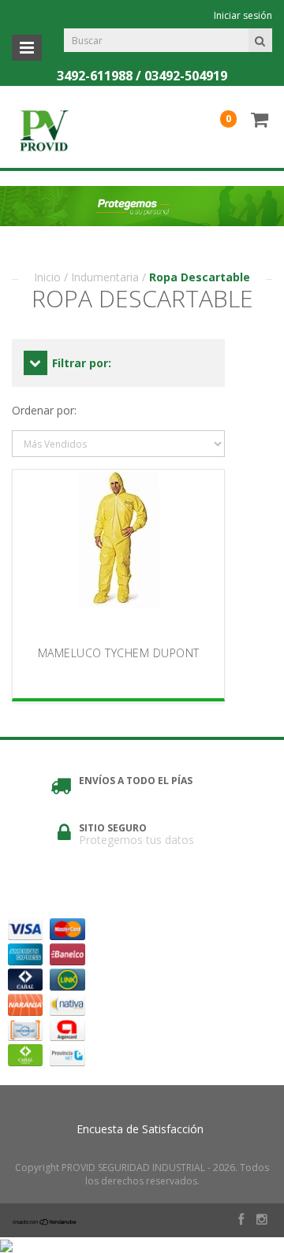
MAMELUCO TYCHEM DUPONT (119, 652)
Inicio (47, 277)
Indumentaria (105, 277)
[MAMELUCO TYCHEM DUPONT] (118, 553)
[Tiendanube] (45, 1221)
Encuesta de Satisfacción (140, 1128)
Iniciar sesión (243, 15)
